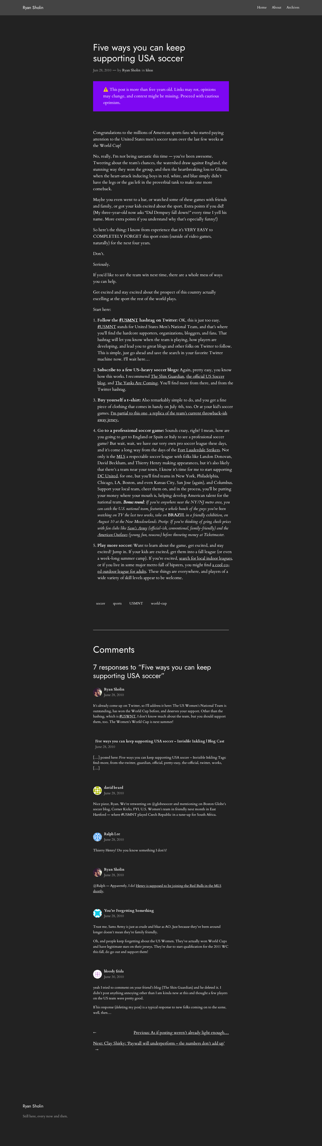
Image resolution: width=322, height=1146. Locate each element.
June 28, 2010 (114, 695)
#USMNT (106, 327)
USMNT (136, 603)
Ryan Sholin (33, 7)
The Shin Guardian (167, 376)
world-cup (159, 603)
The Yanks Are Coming (136, 383)
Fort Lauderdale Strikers (199, 450)
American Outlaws (112, 535)
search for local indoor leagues (205, 558)
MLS (121, 456)
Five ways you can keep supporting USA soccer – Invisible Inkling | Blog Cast (159, 741)
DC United (107, 476)
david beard (113, 787)
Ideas (149, 70)
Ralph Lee (112, 834)
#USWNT (127, 716)
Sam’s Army (137, 528)
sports (117, 603)
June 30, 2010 (114, 976)
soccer (100, 603)
